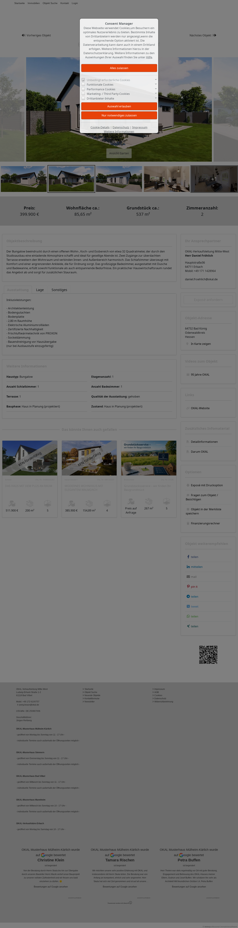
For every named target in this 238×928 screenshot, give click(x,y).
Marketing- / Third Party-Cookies (108, 94)
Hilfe (149, 57)
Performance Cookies (101, 89)
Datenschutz (121, 127)
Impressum (139, 127)
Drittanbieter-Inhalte (100, 98)
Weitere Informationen (119, 131)
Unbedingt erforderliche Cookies (108, 80)
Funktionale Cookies (100, 84)
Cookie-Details (100, 127)
